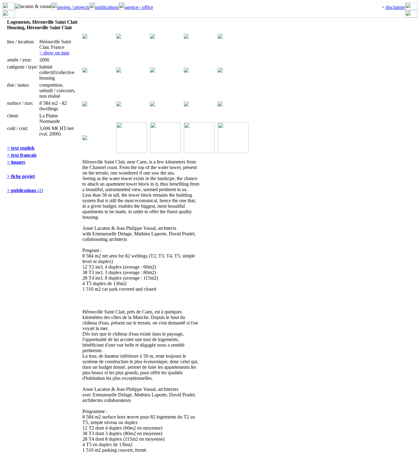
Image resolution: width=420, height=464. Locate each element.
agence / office (139, 7)
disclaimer (395, 7)
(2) (25, 190)
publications (107, 7)
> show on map (54, 52)
